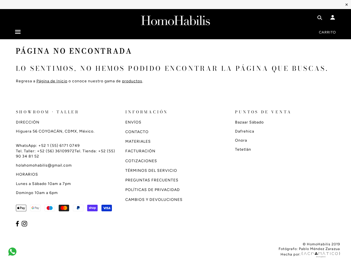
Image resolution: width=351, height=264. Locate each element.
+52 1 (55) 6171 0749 (59, 145)
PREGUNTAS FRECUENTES (152, 180)
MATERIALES (138, 141)
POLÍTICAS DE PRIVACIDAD (152, 189)
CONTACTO (137, 132)
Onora (241, 140)
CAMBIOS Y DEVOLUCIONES (154, 199)
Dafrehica (244, 131)
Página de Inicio (51, 81)
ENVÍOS (133, 122)
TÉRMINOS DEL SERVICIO (151, 170)
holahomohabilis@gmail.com (44, 165)
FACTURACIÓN (140, 151)
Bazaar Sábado (249, 122)
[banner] (175, 19)
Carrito (327, 32)
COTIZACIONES (141, 161)
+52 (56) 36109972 (56, 151)
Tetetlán (243, 149)
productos (132, 81)
